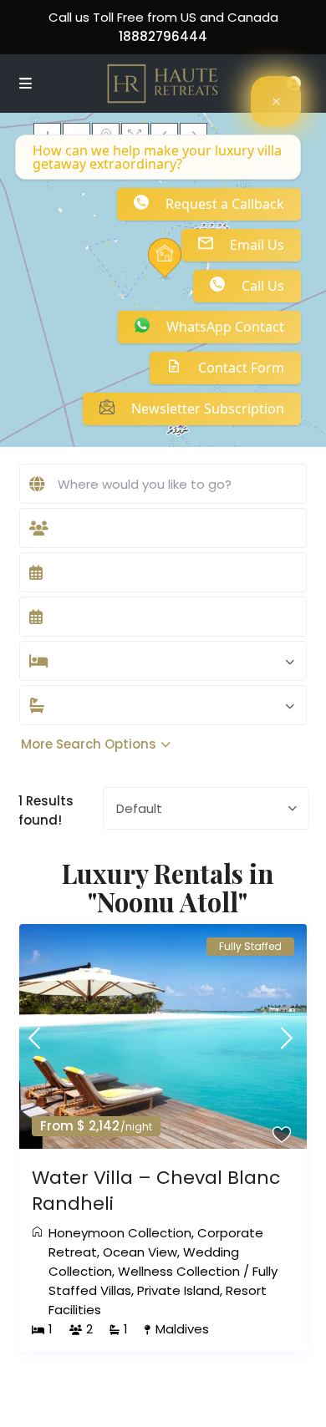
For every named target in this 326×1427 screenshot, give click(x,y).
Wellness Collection (179, 1271)
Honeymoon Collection (119, 1233)
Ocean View (140, 1252)
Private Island (178, 1290)
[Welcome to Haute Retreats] (276, 101)
